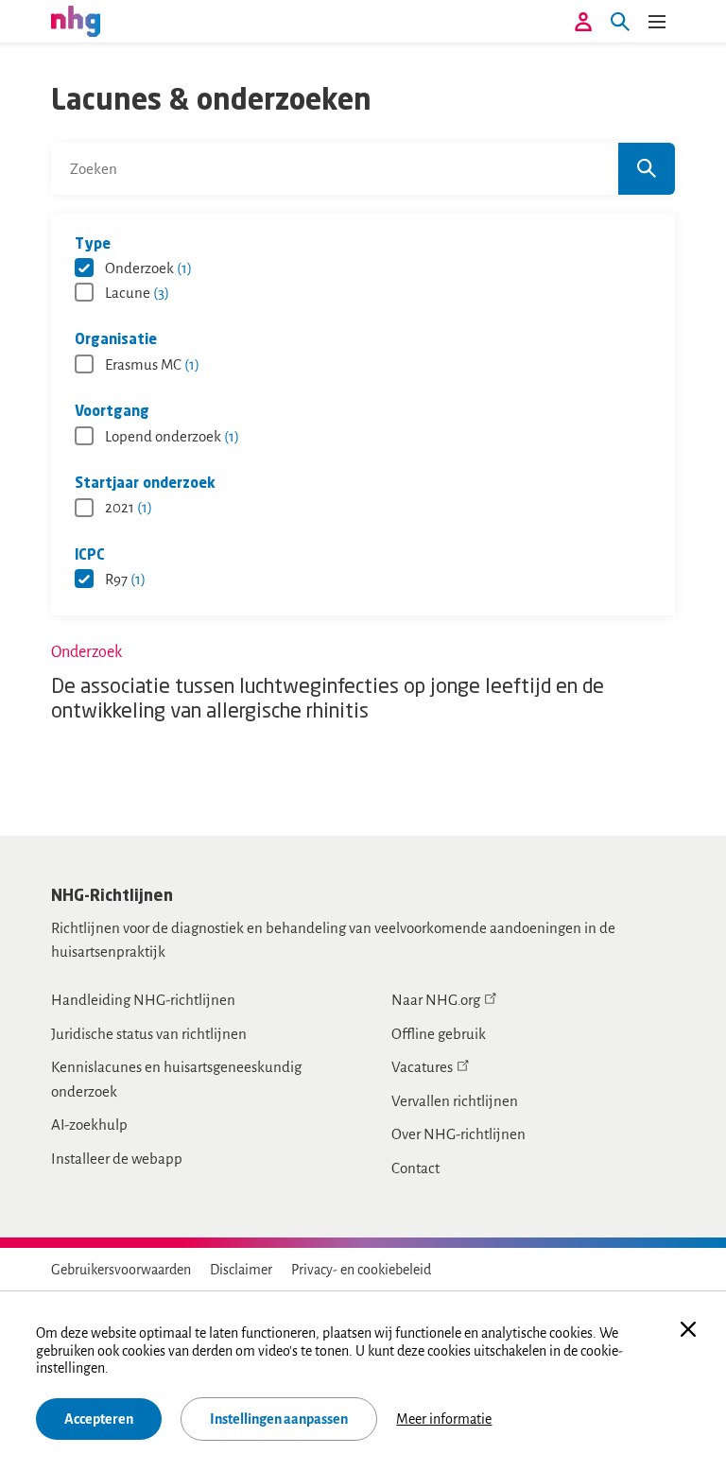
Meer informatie (444, 1419)
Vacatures (422, 1067)
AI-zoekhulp (89, 1124)
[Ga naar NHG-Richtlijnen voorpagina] (75, 21)
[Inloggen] (583, 21)
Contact (415, 1168)
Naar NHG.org (435, 1000)
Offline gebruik (438, 1034)
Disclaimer (241, 1269)
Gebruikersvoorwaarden (121, 1269)
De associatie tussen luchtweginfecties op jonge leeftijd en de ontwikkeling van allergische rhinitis (327, 700)
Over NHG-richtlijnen (458, 1134)
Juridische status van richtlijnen (149, 1034)
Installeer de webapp (116, 1159)
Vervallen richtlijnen (454, 1101)
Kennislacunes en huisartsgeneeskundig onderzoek (176, 1079)
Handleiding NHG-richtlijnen (143, 1000)
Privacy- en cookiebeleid (361, 1269)
